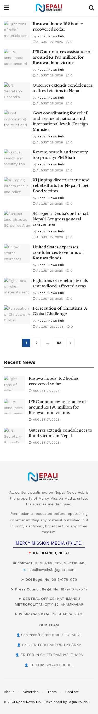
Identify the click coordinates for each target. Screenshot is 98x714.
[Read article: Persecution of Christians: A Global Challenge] (17, 314)
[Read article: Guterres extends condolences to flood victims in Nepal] (17, 91)
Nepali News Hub (50, 36)
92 (59, 343)
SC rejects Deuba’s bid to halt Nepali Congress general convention (61, 219)
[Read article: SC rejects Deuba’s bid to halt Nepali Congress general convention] (17, 220)
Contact (72, 692)
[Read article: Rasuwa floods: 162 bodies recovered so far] (17, 30)
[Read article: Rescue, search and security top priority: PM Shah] (17, 158)
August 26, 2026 (49, 326)
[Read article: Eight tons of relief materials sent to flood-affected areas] (17, 287)
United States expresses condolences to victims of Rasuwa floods (58, 252)
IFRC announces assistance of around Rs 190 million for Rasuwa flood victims (62, 57)
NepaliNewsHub (28, 702)
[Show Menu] (6, 8)
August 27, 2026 (49, 42)
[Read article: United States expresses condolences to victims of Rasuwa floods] (17, 253)
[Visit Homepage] (49, 7)
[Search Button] (91, 8)
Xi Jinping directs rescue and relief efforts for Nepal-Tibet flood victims (61, 185)
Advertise (31, 692)
